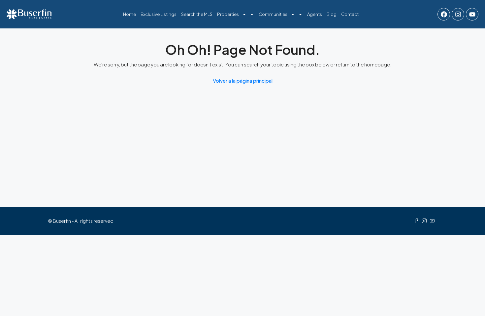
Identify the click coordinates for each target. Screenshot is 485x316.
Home (129, 14)
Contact (350, 14)
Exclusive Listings (159, 14)
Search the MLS (196, 14)
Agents (314, 14)
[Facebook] (443, 14)
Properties (228, 14)
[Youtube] (472, 14)
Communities (273, 14)
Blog (332, 14)
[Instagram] (458, 14)
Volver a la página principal (243, 80)
